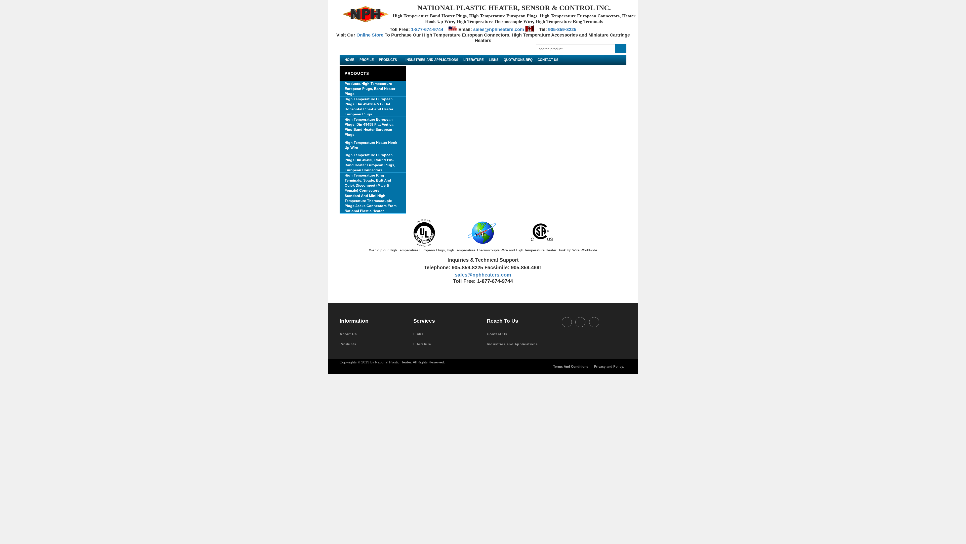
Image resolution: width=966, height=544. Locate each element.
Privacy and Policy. (609, 366)
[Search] (620, 48)
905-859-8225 (562, 29)
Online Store (369, 35)
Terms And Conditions (570, 366)
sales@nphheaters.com (498, 29)
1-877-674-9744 (427, 29)
